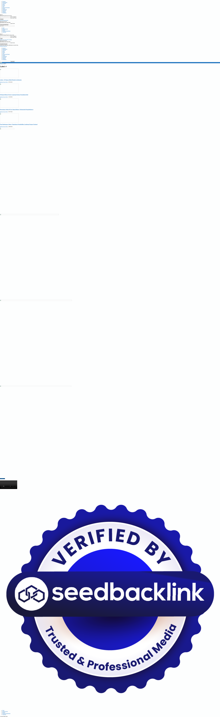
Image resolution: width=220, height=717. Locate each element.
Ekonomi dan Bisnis (6, 7)
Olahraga (4, 11)
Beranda (1, 63)
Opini (3, 6)
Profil (3, 27)
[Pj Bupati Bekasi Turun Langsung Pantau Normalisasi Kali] (9, 92)
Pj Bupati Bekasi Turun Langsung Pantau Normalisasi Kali (14, 94)
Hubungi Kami (5, 28)
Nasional (4, 1)
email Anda (13, 23)
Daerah (3, 5)
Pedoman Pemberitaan (6, 31)
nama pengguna (13, 16)
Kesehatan (4, 10)
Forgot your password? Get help (6, 39)
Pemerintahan (4, 2)
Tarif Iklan (4, 32)
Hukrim (3, 8)
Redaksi (3, 712)
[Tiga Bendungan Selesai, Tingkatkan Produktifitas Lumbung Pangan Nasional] (9, 122)
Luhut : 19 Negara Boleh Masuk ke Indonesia (11, 80)
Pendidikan (4, 12)
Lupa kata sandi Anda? (4, 20)
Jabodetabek (4, 9)
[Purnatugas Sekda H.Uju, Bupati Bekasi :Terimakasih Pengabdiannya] (9, 107)
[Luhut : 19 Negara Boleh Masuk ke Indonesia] (9, 77)
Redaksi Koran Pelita (4, 82)
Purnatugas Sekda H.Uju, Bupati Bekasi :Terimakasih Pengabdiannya (16, 109)
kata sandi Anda (13, 17)
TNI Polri (4, 3)
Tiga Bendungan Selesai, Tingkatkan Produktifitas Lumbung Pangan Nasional (18, 124)
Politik (3, 4)
